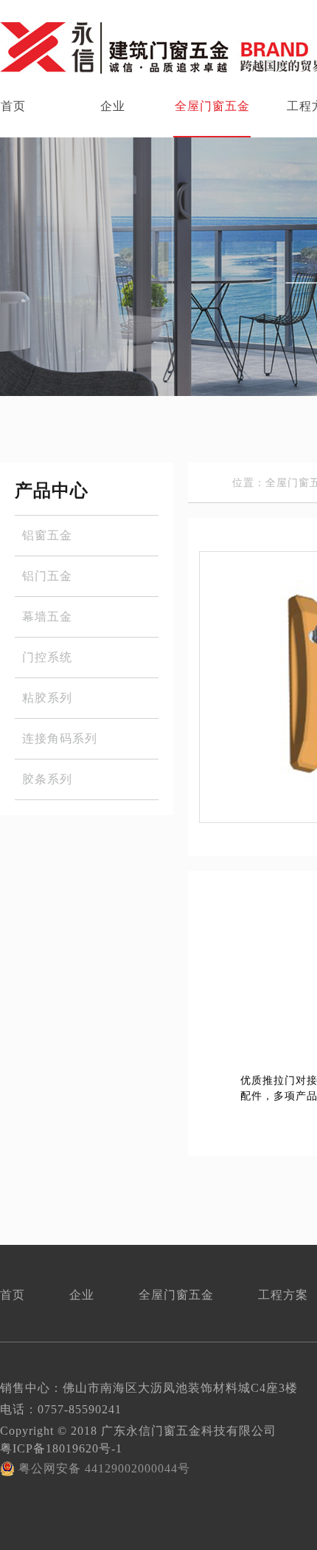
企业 (112, 106)
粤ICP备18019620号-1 (61, 1448)
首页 (12, 1294)
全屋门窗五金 (212, 106)
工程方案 (283, 1294)
